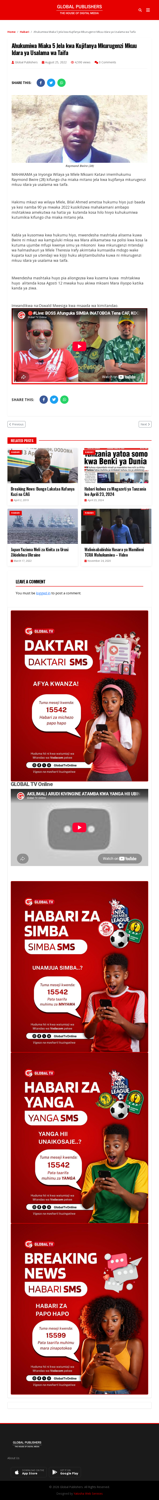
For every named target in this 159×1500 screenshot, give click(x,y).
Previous (18, 424)
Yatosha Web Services (88, 1493)
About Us (13, 1458)
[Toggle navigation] (148, 10)
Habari (24, 32)
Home (11, 32)
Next (144, 424)
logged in (43, 593)
